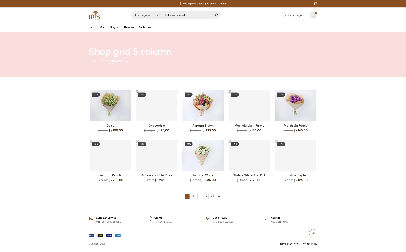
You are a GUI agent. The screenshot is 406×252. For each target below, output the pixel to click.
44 (206, 196)
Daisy (110, 125)
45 (212, 196)
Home (92, 61)
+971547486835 (163, 222)
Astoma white (203, 175)
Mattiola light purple (249, 125)
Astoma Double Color (156, 175)
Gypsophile (157, 125)
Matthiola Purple (295, 125)
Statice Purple (295, 175)
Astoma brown (203, 125)
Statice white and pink (249, 175)
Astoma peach (110, 175)
